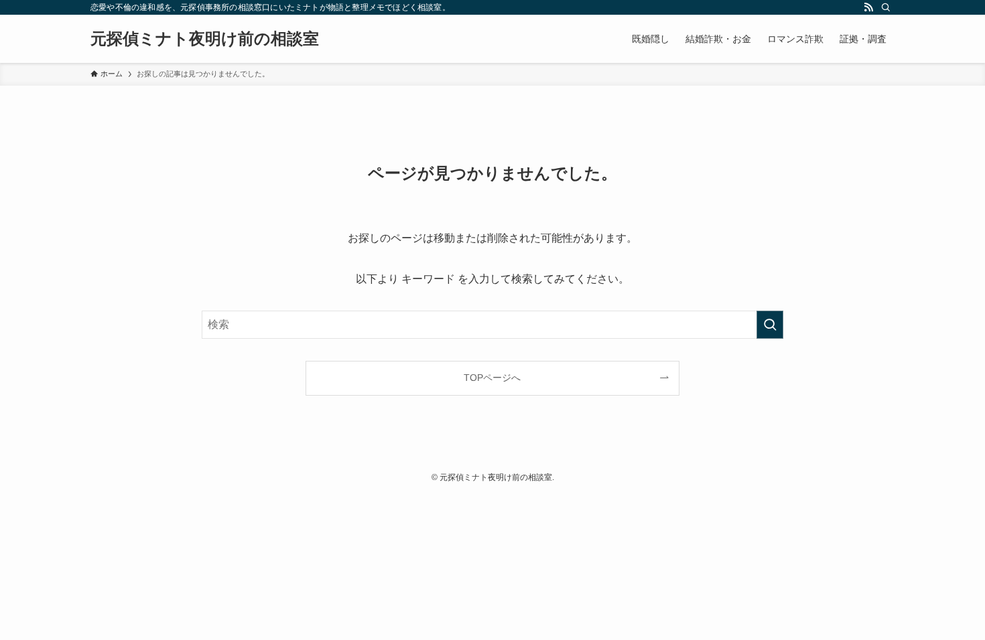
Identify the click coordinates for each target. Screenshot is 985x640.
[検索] (886, 7)
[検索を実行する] (770, 325)
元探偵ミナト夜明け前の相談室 (204, 39)
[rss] (868, 7)
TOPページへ (492, 377)
